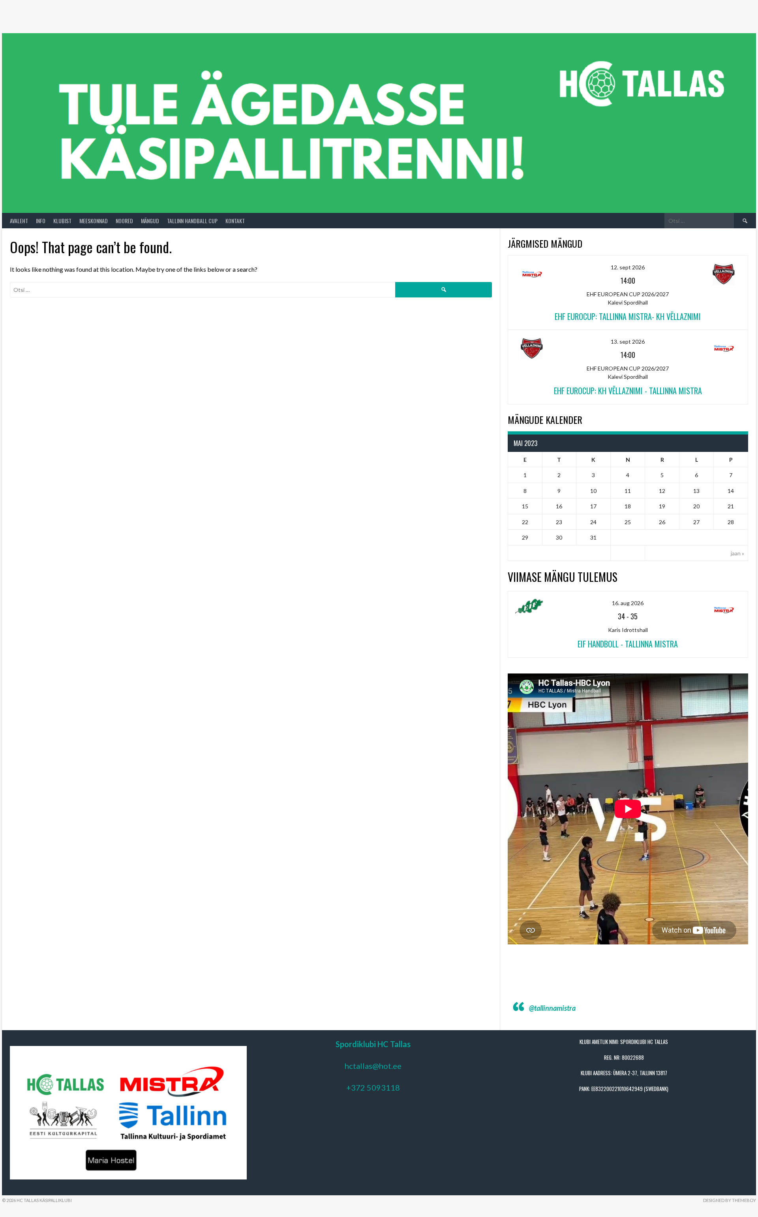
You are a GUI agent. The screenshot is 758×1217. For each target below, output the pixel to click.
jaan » (737, 553)
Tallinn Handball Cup (192, 220)
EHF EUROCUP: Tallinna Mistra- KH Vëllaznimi (628, 316)
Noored (124, 220)
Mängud (150, 220)
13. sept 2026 (628, 341)
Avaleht (19, 220)
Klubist (62, 220)
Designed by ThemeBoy (729, 1200)
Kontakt (235, 220)
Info (40, 220)
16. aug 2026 (628, 603)
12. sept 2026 (628, 267)
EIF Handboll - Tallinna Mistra (628, 644)
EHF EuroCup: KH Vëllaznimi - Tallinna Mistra (628, 391)
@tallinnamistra (552, 1008)
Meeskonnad (93, 220)
